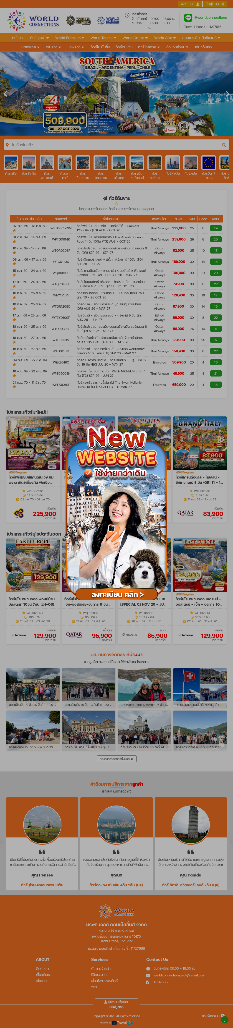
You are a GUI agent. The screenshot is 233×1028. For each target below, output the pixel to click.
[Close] (174, 419)
